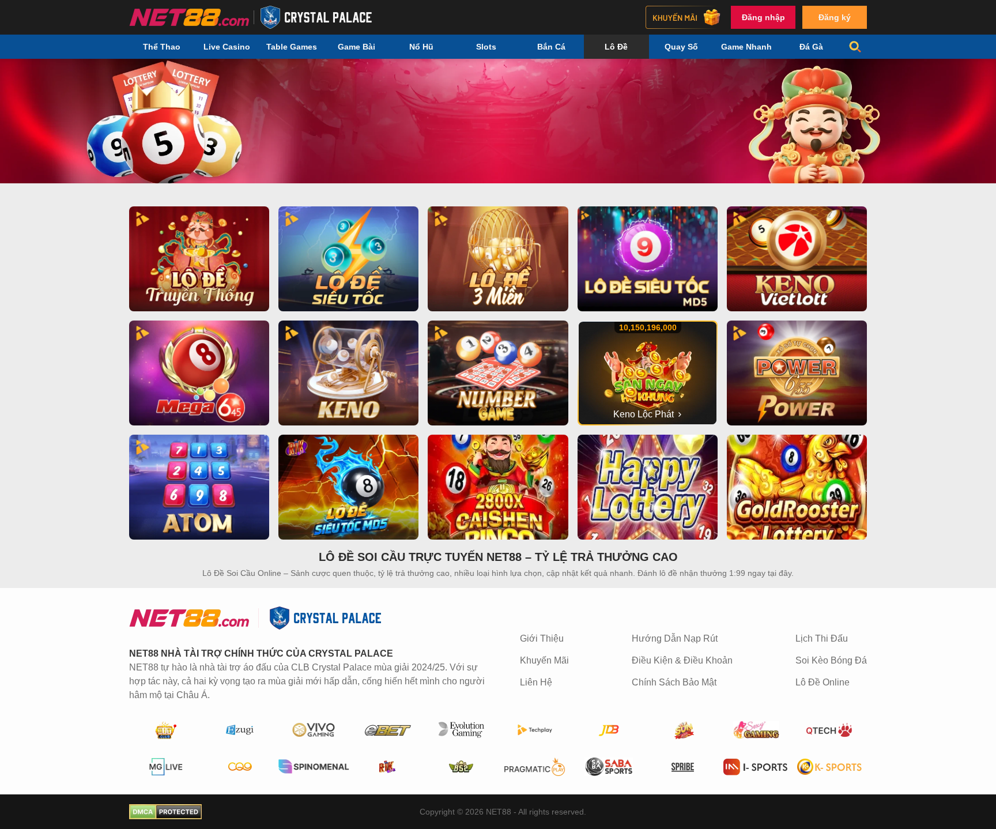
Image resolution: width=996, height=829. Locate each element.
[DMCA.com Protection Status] (165, 811)
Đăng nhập (763, 17)
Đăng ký (834, 17)
